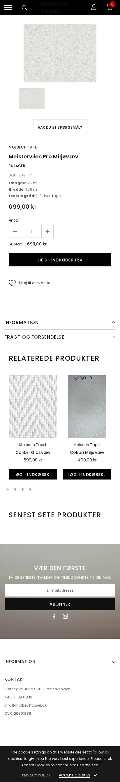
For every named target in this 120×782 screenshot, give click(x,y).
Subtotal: (17, 244)
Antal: (14, 220)
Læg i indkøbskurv (35, 474)
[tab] (54, 358)
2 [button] (15, 489)
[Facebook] (53, 616)
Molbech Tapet (54, 7)
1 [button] (7, 489)
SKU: (12, 175)
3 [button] (23, 489)
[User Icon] (94, 7)
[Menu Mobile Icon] (8, 7)
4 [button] (30, 489)
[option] (60, 53)
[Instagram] (65, 616)
